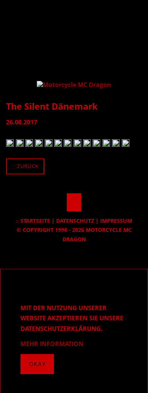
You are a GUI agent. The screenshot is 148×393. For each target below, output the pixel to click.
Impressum (116, 220)
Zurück (28, 166)
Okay (37, 364)
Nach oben (74, 202)
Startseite (35, 220)
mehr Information (51, 344)
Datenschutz (75, 220)
